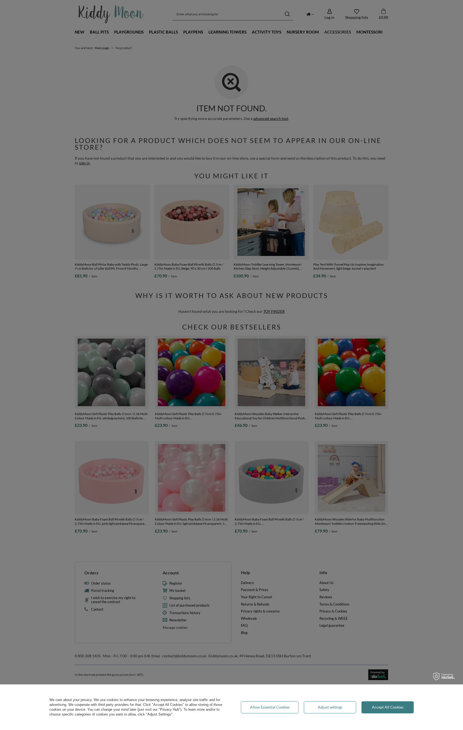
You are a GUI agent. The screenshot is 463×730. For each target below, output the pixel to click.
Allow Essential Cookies (270, 707)
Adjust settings (330, 707)
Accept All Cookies (388, 707)
